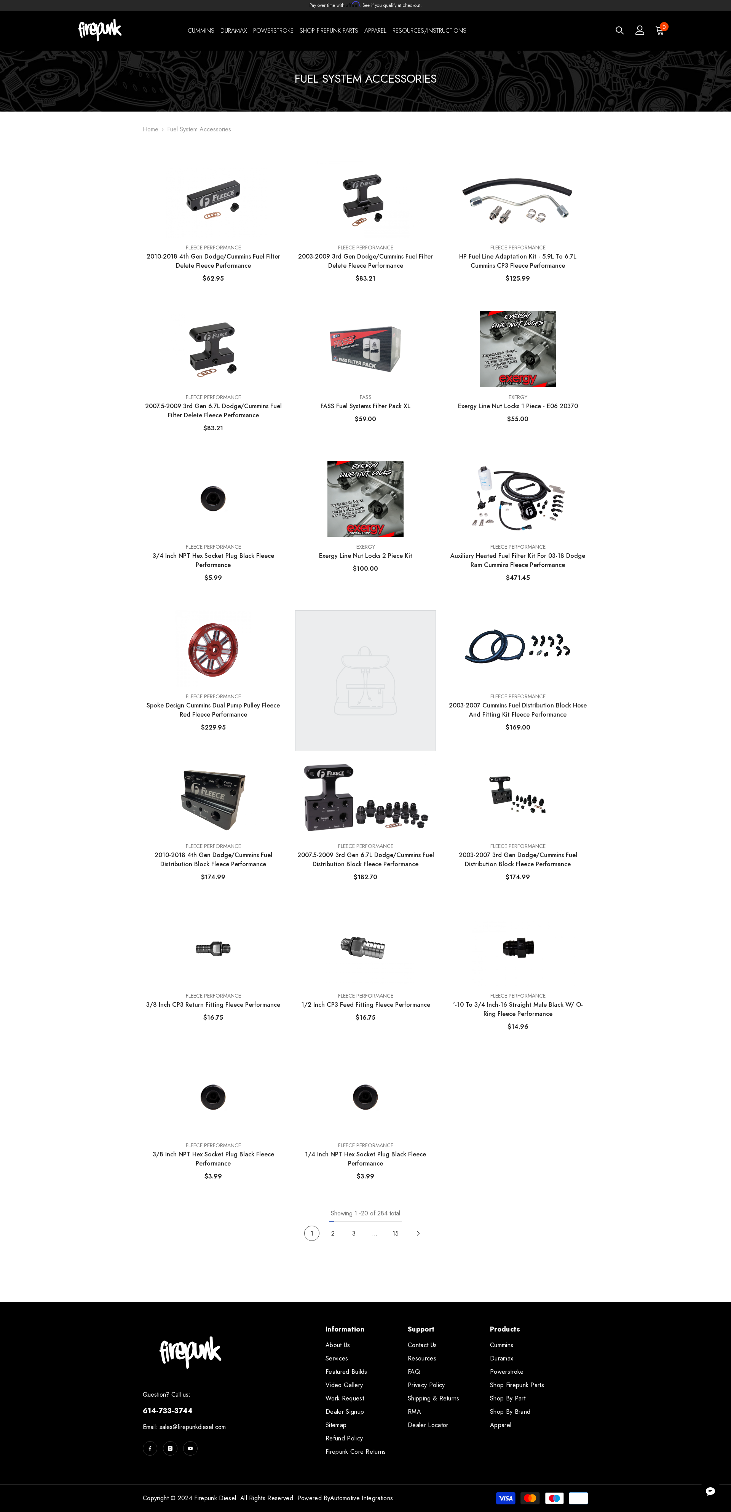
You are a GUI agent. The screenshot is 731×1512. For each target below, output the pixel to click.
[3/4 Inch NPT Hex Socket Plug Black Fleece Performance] (213, 499)
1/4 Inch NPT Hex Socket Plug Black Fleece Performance (365, 1159)
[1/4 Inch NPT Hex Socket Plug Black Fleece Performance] (365, 1097)
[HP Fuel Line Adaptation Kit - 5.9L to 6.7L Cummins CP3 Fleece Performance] (517, 199)
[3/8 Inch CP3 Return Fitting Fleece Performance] (213, 948)
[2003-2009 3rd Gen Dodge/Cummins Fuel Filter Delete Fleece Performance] (365, 199)
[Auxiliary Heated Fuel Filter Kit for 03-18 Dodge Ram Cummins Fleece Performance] (517, 499)
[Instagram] (170, 1448)
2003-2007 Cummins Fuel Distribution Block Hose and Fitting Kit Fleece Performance (518, 710)
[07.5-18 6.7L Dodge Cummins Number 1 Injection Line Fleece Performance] (365, 648)
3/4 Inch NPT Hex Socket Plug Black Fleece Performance (213, 560)
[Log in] (640, 30)
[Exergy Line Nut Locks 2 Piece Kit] (365, 499)
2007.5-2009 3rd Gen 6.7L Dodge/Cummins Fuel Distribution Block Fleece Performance (365, 860)
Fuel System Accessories (199, 129)
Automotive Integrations (361, 1498)
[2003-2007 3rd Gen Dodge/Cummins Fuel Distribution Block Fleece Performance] (517, 798)
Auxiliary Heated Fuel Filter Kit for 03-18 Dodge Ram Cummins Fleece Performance (517, 560)
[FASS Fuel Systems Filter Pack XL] (365, 349)
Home (150, 129)
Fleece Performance (365, 846)
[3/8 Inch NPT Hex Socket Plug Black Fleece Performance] (213, 1097)
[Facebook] (150, 1448)
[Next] (418, 1233)
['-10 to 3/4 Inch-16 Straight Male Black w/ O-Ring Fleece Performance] (517, 948)
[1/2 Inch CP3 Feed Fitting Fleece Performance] (365, 948)
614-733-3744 (168, 1410)
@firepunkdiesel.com (199, 1427)
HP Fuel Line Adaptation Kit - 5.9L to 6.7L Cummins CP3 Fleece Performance (517, 261)
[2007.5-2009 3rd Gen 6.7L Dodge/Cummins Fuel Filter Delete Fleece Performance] (213, 349)
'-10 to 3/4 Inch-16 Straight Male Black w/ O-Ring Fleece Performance (518, 1009)
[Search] (620, 30)
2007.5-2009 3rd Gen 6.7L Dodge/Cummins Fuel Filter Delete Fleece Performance (213, 411)
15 (396, 1233)
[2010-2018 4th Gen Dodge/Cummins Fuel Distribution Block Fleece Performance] (213, 798)
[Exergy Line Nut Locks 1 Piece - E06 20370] (517, 349)
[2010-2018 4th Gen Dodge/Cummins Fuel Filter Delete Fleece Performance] (213, 199)
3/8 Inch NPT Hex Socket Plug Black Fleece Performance (213, 1159)
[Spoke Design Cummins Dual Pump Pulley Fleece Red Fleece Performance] (213, 648)
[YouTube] (190, 1448)
